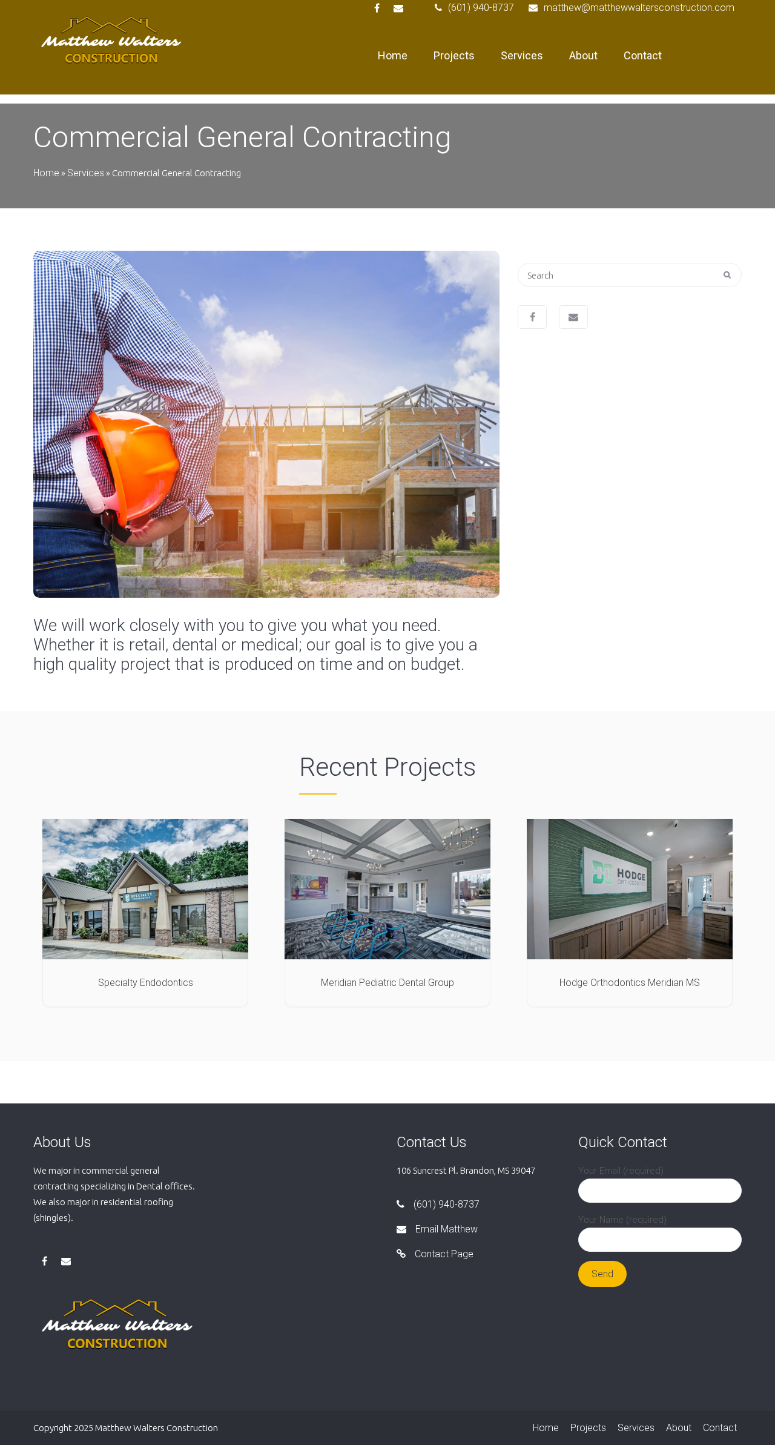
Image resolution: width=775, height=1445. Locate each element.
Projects (454, 55)
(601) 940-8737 (481, 7)
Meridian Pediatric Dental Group (387, 982)
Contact (643, 55)
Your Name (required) (622, 1219)
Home (392, 55)
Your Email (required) (621, 1170)
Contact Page (444, 1254)
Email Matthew (446, 1229)
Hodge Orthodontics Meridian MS (629, 982)
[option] (266, 424)
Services (522, 55)
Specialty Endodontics (145, 982)
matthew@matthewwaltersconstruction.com (639, 7)
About (583, 55)
